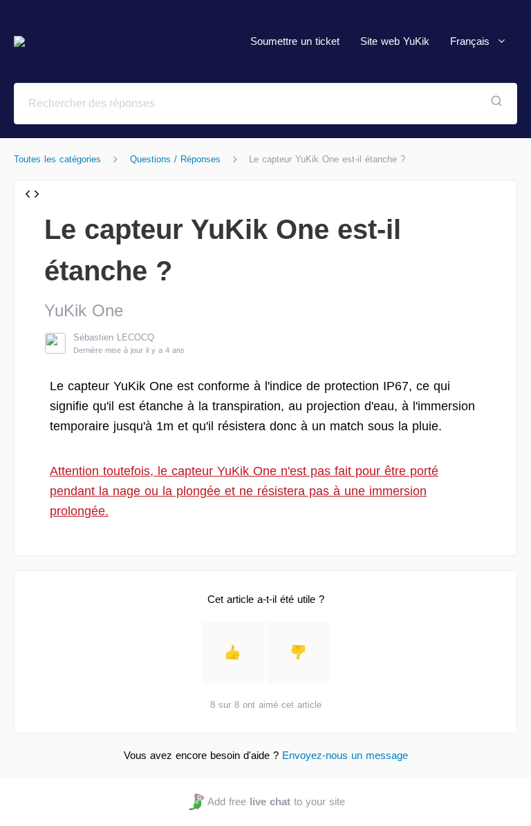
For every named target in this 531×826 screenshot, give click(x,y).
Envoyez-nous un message (345, 755)
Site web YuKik (394, 41)
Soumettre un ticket (294, 41)
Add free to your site (275, 801)
